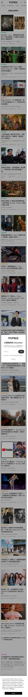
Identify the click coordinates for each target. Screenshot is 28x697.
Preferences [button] (11, 688)
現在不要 (13, 359)
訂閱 (21, 351)
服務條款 (16, 355)
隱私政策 (20, 355)
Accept (13, 693)
